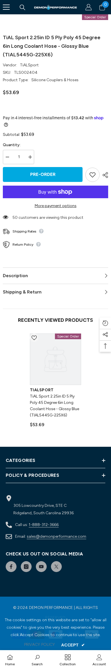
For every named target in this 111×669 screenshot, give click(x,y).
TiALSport (29, 65)
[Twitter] (56, 566)
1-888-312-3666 (44, 524)
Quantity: (11, 144)
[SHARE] (104, 175)
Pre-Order (43, 174)
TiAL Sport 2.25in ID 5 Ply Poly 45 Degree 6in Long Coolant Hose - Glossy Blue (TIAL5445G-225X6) (54, 406)
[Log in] (88, 7)
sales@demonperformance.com (56, 536)
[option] (55, 382)
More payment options (56, 205)
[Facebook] (11, 566)
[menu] (6, 7)
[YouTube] (41, 566)
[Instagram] (26, 566)
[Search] (22, 7)
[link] (37, 659)
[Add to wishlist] (92, 175)
